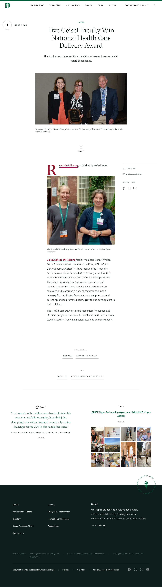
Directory (17, 519)
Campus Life (73, 5)
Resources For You (135, 5)
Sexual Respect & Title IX (23, 526)
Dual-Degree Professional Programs (44, 553)
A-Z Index (81, 570)
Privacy (65, 570)
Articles (81, 22)
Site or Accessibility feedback (106, 570)
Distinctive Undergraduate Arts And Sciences (86, 553)
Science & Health (87, 356)
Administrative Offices (22, 512)
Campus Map (18, 533)
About (89, 5)
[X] (135, 570)
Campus (67, 356)
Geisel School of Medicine (87, 376)
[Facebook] (129, 570)
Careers (51, 504)
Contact (16, 504)
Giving (112, 5)
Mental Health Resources (58, 519)
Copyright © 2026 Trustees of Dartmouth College (33, 570)
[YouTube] (147, 570)
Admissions (37, 5)
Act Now (97, 525)
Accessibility (53, 526)
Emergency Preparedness (59, 512)
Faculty (62, 376)
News (101, 5)
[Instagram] (141, 570)
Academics (55, 5)
